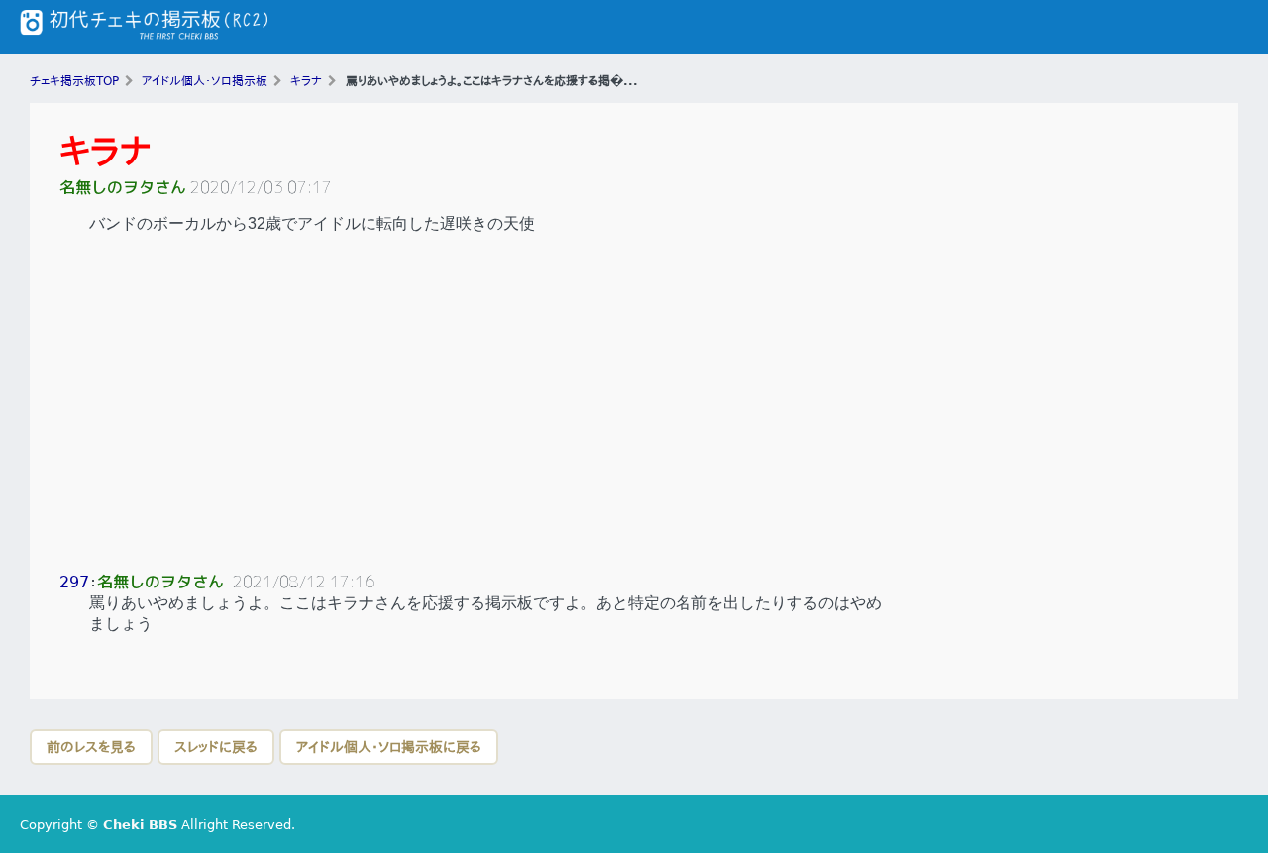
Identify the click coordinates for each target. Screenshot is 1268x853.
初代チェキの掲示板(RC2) (143, 27)
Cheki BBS (140, 824)
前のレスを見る (91, 747)
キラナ (105, 151)
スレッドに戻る (216, 747)
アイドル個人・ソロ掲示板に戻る (388, 747)
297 (74, 582)
